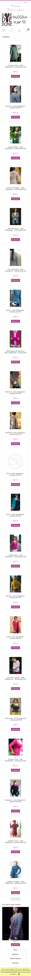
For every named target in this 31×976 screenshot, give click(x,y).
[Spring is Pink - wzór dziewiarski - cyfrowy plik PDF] (15, 747)
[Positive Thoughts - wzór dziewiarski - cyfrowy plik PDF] (15, 175)
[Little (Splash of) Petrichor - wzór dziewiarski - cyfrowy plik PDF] (15, 338)
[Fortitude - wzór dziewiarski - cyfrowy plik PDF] (15, 420)
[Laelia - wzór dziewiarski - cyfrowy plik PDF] (15, 624)
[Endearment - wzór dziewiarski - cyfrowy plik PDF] (15, 543)
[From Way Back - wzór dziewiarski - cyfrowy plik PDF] (15, 257)
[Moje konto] (19, 30)
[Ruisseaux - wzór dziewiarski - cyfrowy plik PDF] (15, 788)
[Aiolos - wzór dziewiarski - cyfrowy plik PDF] (15, 502)
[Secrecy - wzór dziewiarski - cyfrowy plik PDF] (15, 583)
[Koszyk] (27, 30)
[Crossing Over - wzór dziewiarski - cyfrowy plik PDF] (15, 53)
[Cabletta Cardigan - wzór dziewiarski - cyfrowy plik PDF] (15, 869)
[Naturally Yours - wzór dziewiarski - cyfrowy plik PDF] (15, 216)
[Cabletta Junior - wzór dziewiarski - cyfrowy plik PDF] (15, 828)
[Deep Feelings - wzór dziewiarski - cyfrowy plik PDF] (15, 134)
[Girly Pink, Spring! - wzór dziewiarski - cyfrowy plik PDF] (15, 665)
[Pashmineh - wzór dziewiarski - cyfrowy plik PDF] (15, 706)
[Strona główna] (15, 19)
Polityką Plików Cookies (12, 970)
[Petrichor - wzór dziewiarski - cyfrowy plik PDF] (15, 379)
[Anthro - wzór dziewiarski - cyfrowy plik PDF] (15, 298)
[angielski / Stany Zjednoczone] (16, 10)
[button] (4, 30)
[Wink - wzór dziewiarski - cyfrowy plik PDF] (15, 461)
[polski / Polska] (15, 6)
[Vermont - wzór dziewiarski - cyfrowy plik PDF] (15, 94)
